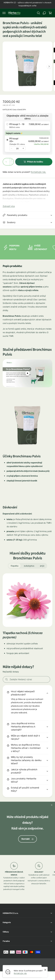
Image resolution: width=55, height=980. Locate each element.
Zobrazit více (9, 206)
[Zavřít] (52, 805)
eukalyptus (29, 566)
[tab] (14, 565)
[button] (4, 13)
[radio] (27, 125)
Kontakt (25, 838)
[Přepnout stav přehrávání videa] (27, 373)
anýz (42, 566)
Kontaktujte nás (20, 973)
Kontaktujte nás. (38, 172)
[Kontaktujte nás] (44, 13)
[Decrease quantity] (11, 148)
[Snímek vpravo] (49, 66)
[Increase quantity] (23, 148)
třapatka (14, 566)
